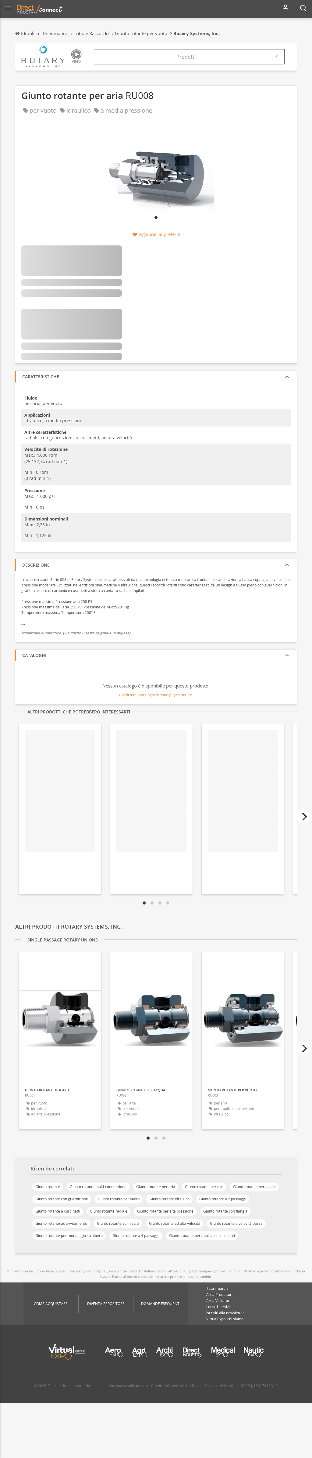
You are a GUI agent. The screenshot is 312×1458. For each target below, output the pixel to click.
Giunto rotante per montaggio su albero (69, 1235)
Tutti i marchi (217, 1288)
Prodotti (186, 56)
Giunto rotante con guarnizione (61, 1199)
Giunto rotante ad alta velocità (174, 1223)
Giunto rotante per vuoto (119, 1199)
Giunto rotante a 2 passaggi (222, 1199)
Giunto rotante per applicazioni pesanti (202, 1235)
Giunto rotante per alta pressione (165, 1211)
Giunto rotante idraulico (169, 1199)
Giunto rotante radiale (108, 1211)
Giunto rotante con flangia (225, 1211)
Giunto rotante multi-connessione (98, 1186)
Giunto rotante (47, 1186)
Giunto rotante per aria (155, 1186)
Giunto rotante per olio (204, 1186)
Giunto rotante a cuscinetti (57, 1211)
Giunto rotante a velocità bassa (236, 1223)
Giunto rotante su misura (118, 1223)
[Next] (303, 816)
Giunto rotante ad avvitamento (61, 1223)
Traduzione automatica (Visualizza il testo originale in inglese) (76, 633)
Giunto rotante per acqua (254, 1186)
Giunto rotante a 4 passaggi (135, 1235)
